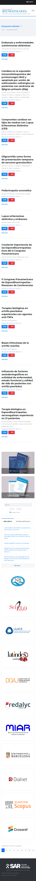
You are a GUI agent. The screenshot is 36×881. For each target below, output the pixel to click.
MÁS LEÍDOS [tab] (8, 521)
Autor (19, 508)
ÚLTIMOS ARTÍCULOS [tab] (23, 521)
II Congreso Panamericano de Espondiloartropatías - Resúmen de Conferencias (17, 282)
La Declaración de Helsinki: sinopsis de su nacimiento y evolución (17, 529)
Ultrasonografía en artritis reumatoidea (16, 543)
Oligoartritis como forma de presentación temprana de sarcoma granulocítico (17, 159)
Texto (12, 508)
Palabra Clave (15, 512)
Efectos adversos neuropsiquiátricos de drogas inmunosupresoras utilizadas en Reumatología (16, 558)
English (30, 2)
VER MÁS (17, 565)
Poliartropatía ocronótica (16, 190)
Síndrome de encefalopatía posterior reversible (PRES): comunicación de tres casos (17, 536)
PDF (12, 55)
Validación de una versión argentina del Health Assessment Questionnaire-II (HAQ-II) (16, 550)
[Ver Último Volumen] (18, 462)
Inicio (3, 29)
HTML (4, 55)
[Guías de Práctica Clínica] (18, 487)
